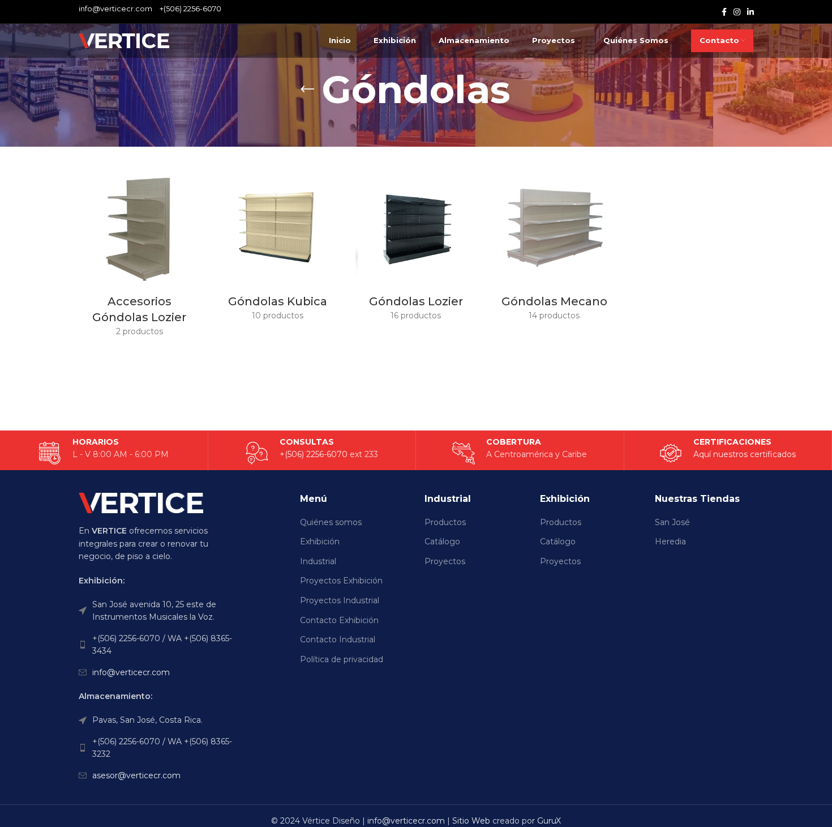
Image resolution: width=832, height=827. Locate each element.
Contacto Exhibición (339, 620)
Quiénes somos (331, 522)
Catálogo (442, 541)
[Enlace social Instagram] (737, 12)
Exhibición (320, 541)
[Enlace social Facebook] (724, 12)
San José (672, 522)
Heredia (670, 541)
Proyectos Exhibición (341, 581)
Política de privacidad (341, 659)
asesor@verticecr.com (136, 775)
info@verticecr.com (131, 672)
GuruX (549, 821)
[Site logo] (124, 40)
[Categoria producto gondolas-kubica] (277, 247)
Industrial (318, 561)
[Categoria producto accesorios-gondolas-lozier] (139, 255)
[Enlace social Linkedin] (750, 12)
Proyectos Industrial (339, 600)
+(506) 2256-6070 (190, 8)
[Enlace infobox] (727, 453)
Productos (445, 522)
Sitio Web (471, 821)
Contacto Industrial (337, 639)
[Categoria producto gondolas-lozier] (416, 247)
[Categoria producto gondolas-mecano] (554, 247)
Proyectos (444, 561)
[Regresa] (307, 89)
